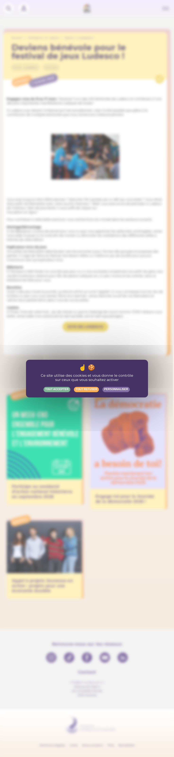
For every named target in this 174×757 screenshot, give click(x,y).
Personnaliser (116, 389)
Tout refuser (86, 389)
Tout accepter (57, 389)
